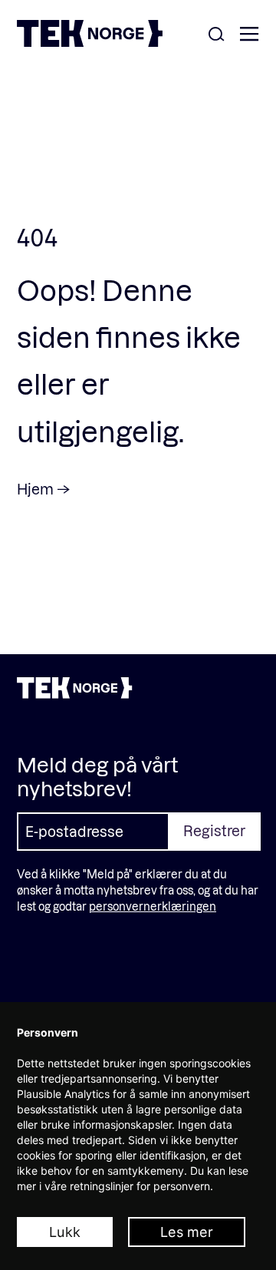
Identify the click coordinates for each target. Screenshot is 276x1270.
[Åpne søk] (216, 35)
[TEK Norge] (90, 42)
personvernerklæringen (152, 906)
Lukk (64, 1232)
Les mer (186, 1232)
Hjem (35, 489)
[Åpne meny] (249, 35)
